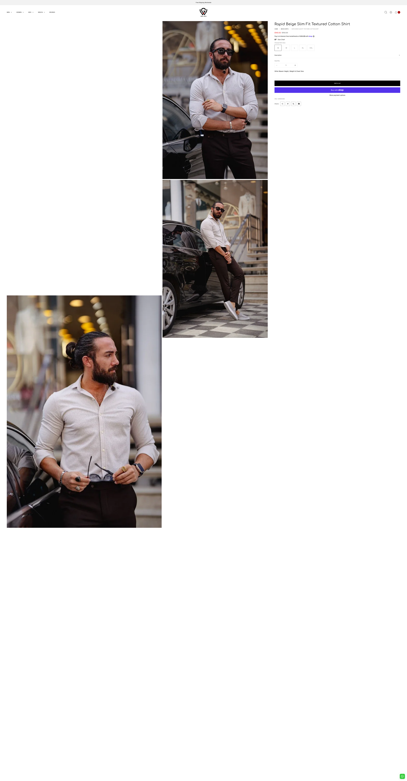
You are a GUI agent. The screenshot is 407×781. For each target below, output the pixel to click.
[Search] (385, 12)
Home (276, 29)
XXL (311, 48)
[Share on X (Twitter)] (293, 104)
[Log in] (391, 12)
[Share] (282, 104)
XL (303, 48)
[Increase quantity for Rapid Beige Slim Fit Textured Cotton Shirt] (295, 65)
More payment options (337, 95)
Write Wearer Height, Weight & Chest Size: (289, 71)
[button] (280, 39)
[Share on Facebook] (288, 104)
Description (278, 55)
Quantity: (277, 60)
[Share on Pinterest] (299, 104)
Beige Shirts (285, 29)
